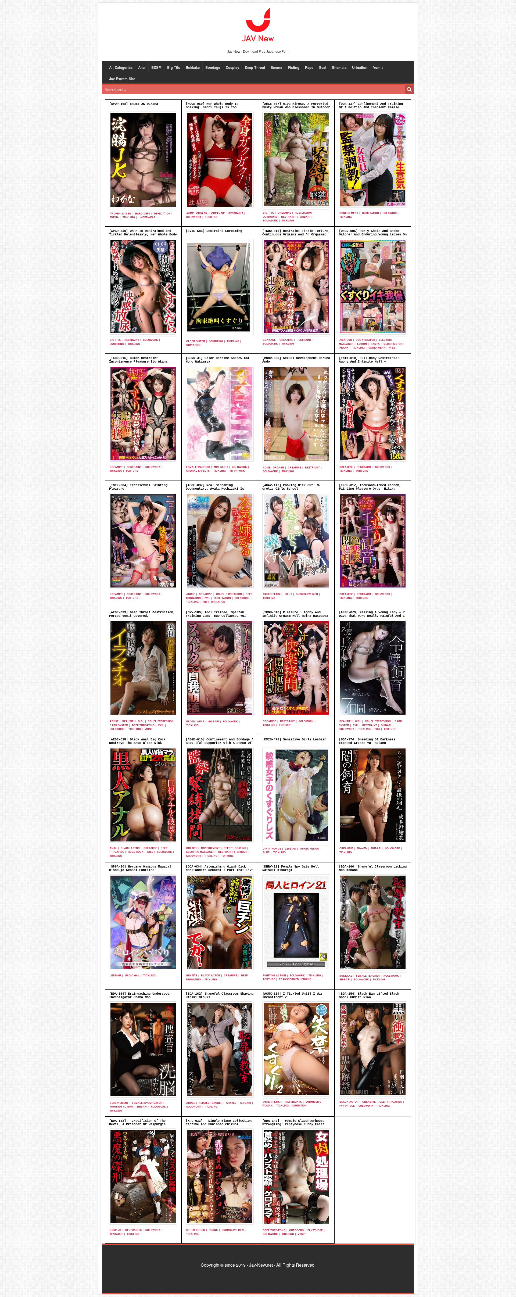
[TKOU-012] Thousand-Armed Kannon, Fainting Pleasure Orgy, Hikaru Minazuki (370, 488)
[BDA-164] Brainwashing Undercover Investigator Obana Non (140, 995)
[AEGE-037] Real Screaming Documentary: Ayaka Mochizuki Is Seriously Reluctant (215, 488)
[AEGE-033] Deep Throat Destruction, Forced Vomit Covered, (142, 614)
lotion (362, 344)
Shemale (339, 67)
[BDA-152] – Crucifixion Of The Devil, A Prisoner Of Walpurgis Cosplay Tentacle (137, 1124)
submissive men (307, 594)
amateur (345, 340)
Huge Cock (136, 852)
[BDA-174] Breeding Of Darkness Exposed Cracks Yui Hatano (367, 741)
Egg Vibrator (365, 340)
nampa (375, 344)
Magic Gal (132, 975)
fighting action (274, 975)
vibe (392, 347)
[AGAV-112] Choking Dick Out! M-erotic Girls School (291, 487)
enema (114, 217)
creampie (218, 213)
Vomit (378, 67)
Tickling (129, 217)
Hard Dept (142, 213)
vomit (149, 729)
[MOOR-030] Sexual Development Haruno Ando (296, 360)
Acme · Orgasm (196, 213)
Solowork (193, 217)
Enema (276, 67)
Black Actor (130, 848)
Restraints (293, 1101)
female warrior (198, 467)
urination (193, 345)
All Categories (120, 67)
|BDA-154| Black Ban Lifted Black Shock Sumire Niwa (369, 995)
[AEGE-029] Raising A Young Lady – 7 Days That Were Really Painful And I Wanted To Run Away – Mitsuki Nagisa (372, 616)
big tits (268, 212)
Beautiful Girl (133, 721)
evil (207, 598)
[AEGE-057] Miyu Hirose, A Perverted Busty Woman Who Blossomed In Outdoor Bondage (296, 107)
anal (113, 848)
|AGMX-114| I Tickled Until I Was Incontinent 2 (292, 995)
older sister (195, 341)
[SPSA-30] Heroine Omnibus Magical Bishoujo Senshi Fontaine (140, 868)
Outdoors (270, 216)
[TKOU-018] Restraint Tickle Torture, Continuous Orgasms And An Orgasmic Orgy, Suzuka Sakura (296, 234)
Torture (132, 470)
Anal (142, 67)
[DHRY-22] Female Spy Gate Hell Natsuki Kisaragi (290, 868)
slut (288, 594)
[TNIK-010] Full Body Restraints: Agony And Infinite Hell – (369, 360)
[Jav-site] (258, 25)
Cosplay (232, 67)
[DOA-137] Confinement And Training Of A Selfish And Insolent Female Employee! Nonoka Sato (371, 107)
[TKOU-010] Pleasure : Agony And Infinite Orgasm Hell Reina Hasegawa (295, 614)
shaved (362, 848)
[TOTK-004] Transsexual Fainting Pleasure (138, 487)
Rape (309, 67)
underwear (147, 217)
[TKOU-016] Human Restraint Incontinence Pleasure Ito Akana (138, 360)
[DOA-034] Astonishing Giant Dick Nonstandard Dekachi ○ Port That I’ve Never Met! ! (219, 870)
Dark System (119, 725)
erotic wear (195, 721)
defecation (162, 213)
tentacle (116, 1234)
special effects (198, 470)
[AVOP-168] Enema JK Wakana (133, 104)
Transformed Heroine (295, 979)
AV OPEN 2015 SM (120, 213)
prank (344, 347)
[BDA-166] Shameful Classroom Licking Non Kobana (373, 868)
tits (377, 729)
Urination (359, 67)
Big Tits (173, 67)
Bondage (212, 67)
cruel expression (229, 594)
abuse (190, 594)
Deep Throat (255, 67)
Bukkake (193, 67)
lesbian (290, 848)
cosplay (115, 1230)
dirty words (272, 848)
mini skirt (221, 467)
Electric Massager (200, 852)
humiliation (303, 212)
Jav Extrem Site (122, 78)
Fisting (293, 67)
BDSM (156, 67)
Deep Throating (143, 725)
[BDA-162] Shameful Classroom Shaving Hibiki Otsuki (219, 995)
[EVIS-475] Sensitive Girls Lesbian (294, 739)
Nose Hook (391, 975)
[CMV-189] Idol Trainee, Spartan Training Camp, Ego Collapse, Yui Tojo (216, 616)
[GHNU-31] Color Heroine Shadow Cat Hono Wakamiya (218, 360)
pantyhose (347, 1106)
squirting (117, 344)
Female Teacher (368, 975)
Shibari (305, 216)
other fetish (272, 594)
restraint (235, 213)
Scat (322, 67)
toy (204, 602)
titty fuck (237, 470)
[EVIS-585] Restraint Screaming (214, 231)
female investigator (147, 1103)
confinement (348, 213)
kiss (150, 852)
